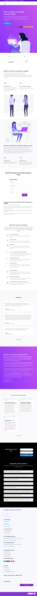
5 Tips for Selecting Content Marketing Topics (10, 420)
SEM (5, 524)
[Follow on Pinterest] (13, 561)
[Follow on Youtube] (10, 561)
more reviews (18, 339)
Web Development (7, 526)
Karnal (11, 540)
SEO (5, 523)
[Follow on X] (8, 561)
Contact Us (7, 514)
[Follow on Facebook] (6, 561)
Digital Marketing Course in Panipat (15, 544)
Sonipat (7, 540)
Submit (24, 194)
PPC (9, 524)
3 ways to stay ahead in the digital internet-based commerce (11, 403)
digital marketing (19, 207)
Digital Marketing (7, 521)
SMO (7, 523)
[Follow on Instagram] (11, 561)
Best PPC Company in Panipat (13, 146)
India (5, 540)
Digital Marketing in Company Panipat (15, 538)
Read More (18, 435)
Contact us (7, 380)
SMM (7, 524)
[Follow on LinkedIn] (4, 561)
